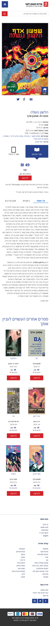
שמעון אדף (32, 116)
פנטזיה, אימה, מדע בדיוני (19, 136)
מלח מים (45, 574)
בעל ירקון (36, 416)
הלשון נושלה (39, 112)
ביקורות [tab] (26, 200)
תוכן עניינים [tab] (10, 200)
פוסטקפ (45, 549)
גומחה (6, 136)
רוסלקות (13, 358)
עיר (13, 416)
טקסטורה (22, 549)
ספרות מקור (35, 136)
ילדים (23, 574)
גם (37, 358)
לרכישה (25, 177)
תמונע (23, 577)
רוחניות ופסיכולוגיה (42, 568)
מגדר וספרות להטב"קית (40, 571)
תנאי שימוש (44, 527)
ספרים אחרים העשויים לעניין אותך (25, 321)
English (45, 536)
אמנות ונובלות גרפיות (41, 563)
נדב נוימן (36, 421)
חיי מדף (22, 560)
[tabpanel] (25, 171)
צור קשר (45, 595)
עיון (47, 560)
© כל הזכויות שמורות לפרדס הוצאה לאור (25, 618)
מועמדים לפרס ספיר (40, 139)
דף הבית (45, 524)
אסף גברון (13, 479)
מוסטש (16, 620)
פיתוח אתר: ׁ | (25, 620)
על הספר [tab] (40, 200)
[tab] (36, 152)
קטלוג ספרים (43, 543)
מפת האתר (44, 519)
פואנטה (45, 577)
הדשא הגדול (21, 563)
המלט (13, 474)
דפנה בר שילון (13, 363)
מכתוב (23, 554)
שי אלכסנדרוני (13, 421)
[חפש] (5, 13)
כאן (38, 187)
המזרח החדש (21, 566)
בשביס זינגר (21, 568)
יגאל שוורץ (39, 141)
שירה (46, 557)
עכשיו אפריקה (20, 551)
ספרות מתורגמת (42, 554)
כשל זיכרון (36, 474)
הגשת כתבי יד (43, 533)
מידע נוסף (44, 585)
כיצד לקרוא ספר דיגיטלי (40, 593)
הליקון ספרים (24, 620)
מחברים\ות (44, 530)
